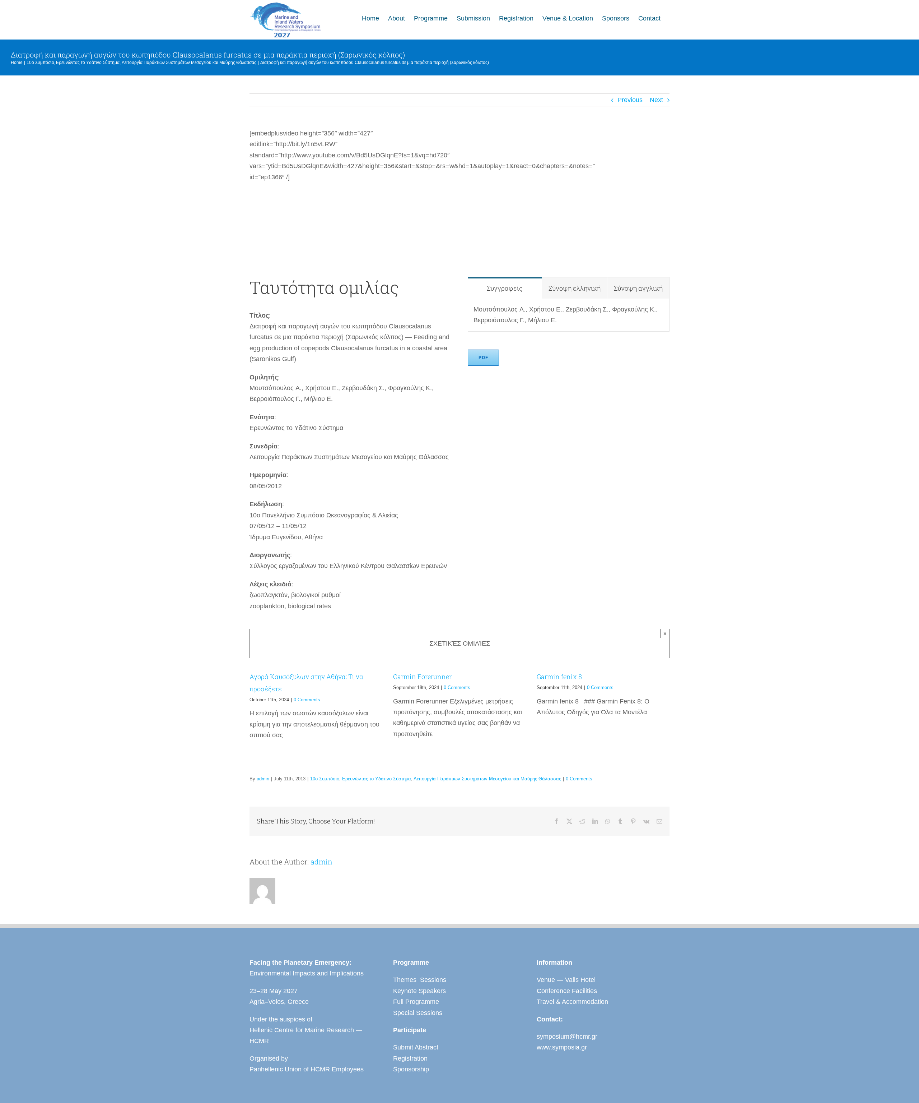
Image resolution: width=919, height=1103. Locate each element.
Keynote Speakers (419, 990)
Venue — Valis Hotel (566, 979)
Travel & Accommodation (572, 1001)
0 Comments (307, 699)
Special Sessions (417, 1012)
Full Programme (416, 1001)
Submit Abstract (415, 1047)
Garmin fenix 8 (559, 676)
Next (656, 99)
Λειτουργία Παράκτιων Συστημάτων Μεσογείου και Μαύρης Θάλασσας (487, 778)
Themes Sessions (419, 979)
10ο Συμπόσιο (324, 778)
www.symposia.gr (562, 1047)
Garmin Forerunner (422, 676)
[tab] (504, 288)
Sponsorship (411, 1069)
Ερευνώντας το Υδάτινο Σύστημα (376, 778)
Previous (630, 99)
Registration (410, 1058)
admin (263, 778)
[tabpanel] (569, 315)
